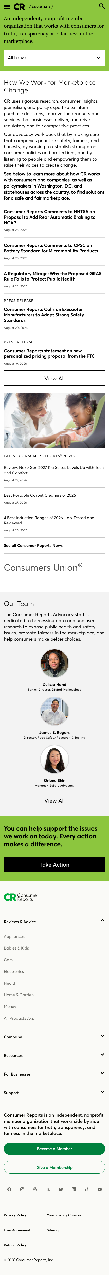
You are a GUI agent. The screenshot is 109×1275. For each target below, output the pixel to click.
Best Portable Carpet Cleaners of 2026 (40, 495)
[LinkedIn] (73, 1189)
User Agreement (17, 1230)
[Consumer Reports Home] (23, 897)
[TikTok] (86, 1189)
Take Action (54, 864)
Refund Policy (15, 1245)
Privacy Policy (15, 1215)
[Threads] (35, 1189)
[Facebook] (9, 1189)
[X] (48, 1189)
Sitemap (54, 1230)
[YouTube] (99, 1189)
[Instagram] (22, 1189)
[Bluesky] (60, 1189)
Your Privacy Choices (64, 1215)
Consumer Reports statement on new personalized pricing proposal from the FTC (49, 353)
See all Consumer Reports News (33, 545)
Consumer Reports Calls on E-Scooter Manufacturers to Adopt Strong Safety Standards (44, 314)
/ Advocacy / (41, 7)
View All (54, 378)
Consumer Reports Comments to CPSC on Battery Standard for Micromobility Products (51, 248)
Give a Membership (55, 1167)
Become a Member (54, 1148)
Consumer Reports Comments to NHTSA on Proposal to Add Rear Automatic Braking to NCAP (50, 217)
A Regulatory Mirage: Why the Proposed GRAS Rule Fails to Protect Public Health (52, 276)
